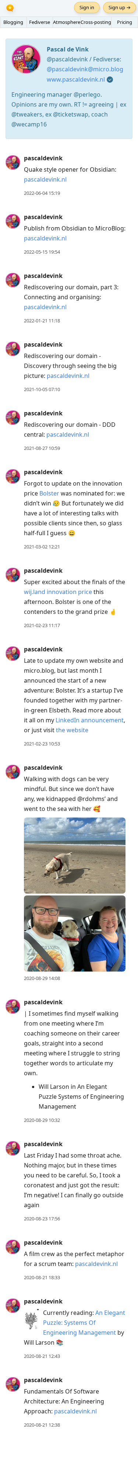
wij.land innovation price (58, 592)
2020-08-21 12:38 (42, 1424)
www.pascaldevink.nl (76, 79)
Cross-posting (96, 22)
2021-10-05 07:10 (42, 389)
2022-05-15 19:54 (42, 251)
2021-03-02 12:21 (42, 546)
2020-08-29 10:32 (42, 1120)
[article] (69, 175)
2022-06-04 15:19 (42, 193)
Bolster (49, 493)
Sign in (86, 7)
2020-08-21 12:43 (42, 1356)
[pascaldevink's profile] (13, 162)
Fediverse (39, 22)
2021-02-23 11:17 (42, 625)
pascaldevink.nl (45, 179)
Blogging (13, 22)
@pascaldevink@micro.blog (85, 69)
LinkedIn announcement (90, 720)
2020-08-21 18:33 (42, 1277)
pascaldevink (43, 158)
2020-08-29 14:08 (42, 978)
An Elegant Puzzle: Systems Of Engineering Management (84, 1323)
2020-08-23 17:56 (42, 1218)
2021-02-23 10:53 (42, 743)
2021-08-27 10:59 (42, 448)
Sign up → (120, 7)
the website (72, 730)
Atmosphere (66, 22)
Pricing (124, 22)
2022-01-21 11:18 (42, 320)
